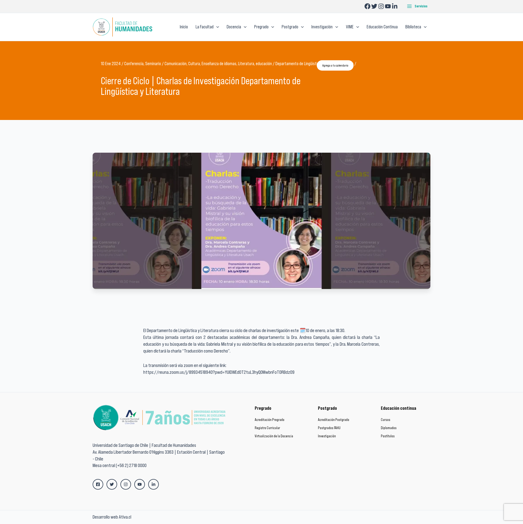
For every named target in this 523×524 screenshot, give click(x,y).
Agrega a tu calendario (335, 65)
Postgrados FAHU (329, 428)
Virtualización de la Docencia (274, 436)
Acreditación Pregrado (269, 420)
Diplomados (389, 428)
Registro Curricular (267, 428)
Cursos (385, 420)
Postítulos (388, 436)
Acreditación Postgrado (333, 420)
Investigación (327, 436)
